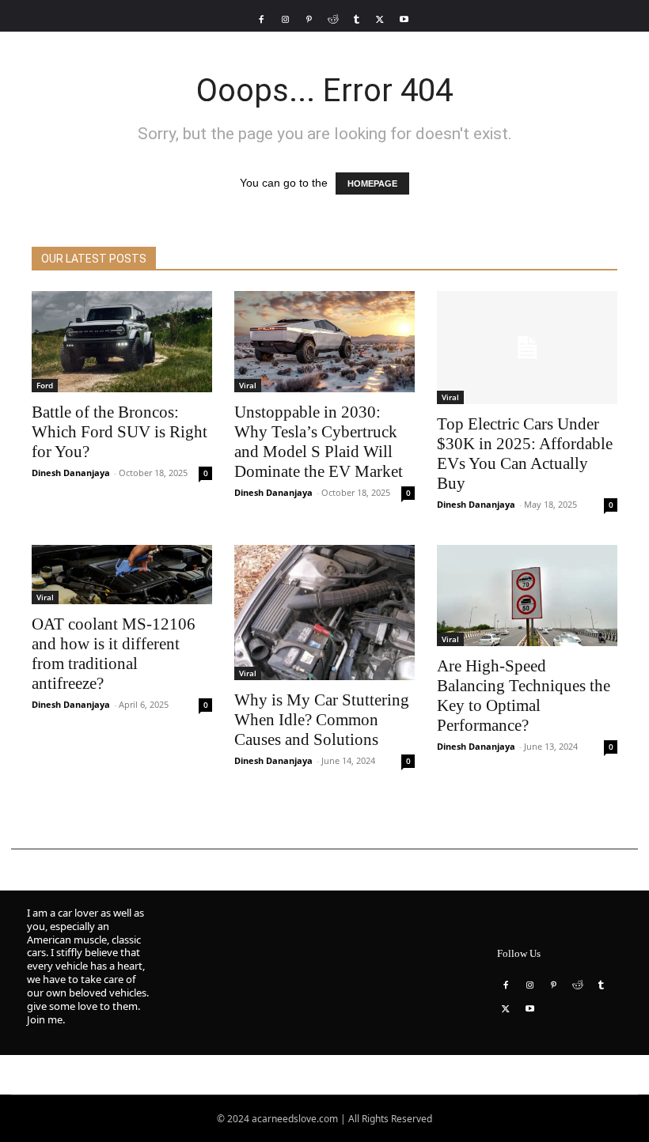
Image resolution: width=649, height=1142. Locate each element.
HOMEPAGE (372, 183)
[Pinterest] (308, 19)
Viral (247, 385)
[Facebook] (261, 19)
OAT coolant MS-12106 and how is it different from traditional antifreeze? (113, 653)
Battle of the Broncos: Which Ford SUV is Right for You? (119, 432)
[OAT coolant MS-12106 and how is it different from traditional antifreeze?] (122, 574)
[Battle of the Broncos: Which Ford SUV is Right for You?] (122, 341)
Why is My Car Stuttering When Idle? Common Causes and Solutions (321, 719)
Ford (44, 385)
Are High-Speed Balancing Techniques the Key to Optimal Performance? (523, 695)
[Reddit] (332, 19)
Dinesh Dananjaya (71, 472)
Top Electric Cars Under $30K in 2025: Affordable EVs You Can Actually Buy (525, 453)
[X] (380, 19)
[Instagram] (285, 19)
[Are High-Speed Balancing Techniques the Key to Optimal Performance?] (527, 595)
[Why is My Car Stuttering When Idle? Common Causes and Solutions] (324, 612)
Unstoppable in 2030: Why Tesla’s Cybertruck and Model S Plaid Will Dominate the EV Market (318, 442)
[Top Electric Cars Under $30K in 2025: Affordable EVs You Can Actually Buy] (527, 347)
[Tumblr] (356, 19)
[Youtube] (403, 19)
